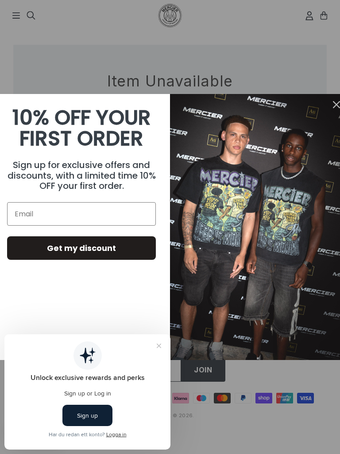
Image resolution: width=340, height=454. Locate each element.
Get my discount (81, 248)
